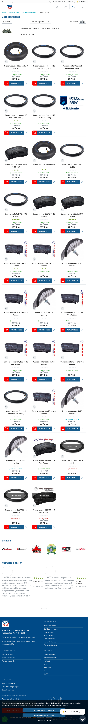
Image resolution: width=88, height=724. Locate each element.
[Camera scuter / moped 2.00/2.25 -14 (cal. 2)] (16, 397)
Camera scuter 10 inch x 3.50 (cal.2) (16, 67)
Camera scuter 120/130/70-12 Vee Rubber (16, 363)
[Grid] (84, 22)
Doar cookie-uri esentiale (44, 715)
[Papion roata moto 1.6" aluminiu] (44, 298)
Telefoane (47, 667)
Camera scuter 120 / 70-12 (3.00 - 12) (16, 166)
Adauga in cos (16, 83)
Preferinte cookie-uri (44, 720)
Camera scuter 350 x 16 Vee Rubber (44, 363)
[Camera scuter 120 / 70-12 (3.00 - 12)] (16, 150)
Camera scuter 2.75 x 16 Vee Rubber (16, 314)
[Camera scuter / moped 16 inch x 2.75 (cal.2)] (44, 52)
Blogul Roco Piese (8, 690)
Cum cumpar (48, 632)
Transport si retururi (8, 658)
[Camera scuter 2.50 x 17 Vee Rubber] (16, 249)
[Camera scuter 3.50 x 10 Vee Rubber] (44, 249)
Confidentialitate (49, 639)
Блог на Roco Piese (8, 683)
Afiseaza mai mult (27, 34)
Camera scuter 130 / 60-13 (44, 165)
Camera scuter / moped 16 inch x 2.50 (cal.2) (44, 116)
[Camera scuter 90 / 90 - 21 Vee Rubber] (72, 298)
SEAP (69, 2)
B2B (65, 2)
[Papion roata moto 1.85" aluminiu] (72, 397)
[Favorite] (74, 7)
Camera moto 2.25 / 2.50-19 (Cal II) (72, 215)
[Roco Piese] (8, 6)
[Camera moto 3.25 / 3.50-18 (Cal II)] (16, 200)
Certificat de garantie (51, 629)
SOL (45, 671)
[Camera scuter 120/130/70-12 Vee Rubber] (16, 348)
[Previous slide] (4, 549)
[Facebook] (52, 700)
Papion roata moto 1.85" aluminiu (72, 412)
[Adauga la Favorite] (26, 83)
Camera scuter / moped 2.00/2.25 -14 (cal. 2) (16, 412)
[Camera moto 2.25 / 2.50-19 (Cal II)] (72, 200)
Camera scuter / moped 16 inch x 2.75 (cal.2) (44, 67)
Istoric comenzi (22, 2)
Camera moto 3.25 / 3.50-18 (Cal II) (16, 215)
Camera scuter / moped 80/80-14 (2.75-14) (72, 67)
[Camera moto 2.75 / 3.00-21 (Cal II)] (72, 150)
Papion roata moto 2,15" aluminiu (72, 264)
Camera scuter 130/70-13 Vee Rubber (44, 412)
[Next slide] (84, 549)
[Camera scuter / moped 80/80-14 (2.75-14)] (72, 52)
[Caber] (7, 553)
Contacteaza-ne (49, 654)
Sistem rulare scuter (29, 13)
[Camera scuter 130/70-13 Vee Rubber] (44, 397)
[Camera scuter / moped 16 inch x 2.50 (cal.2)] (44, 101)
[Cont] (65, 7)
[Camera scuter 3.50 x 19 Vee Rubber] (72, 348)
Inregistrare (13, 2)
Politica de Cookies (50, 645)
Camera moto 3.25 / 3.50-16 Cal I (72, 461)
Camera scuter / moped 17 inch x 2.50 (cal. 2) (16, 116)
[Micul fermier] (51, 553)
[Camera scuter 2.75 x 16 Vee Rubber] (16, 298)
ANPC (46, 664)
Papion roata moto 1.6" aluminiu (44, 314)
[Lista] (81, 22)
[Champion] (66, 553)
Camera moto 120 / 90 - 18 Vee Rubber (44, 511)
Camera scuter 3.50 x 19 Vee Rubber (72, 363)
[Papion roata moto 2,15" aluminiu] (72, 249)
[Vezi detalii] (6, 62)
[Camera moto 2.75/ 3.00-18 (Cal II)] (44, 200)
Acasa (4, 13)
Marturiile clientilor (50, 642)
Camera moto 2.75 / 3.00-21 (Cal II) (72, 166)
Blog (73, 2)
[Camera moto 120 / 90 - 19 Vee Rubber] (44, 446)
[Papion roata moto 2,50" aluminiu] (16, 446)
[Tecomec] (22, 553)
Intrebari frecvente (50, 658)
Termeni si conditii (50, 626)
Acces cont (5, 2)
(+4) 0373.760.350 (57, 2)
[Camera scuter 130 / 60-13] (44, 150)
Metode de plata (7, 654)
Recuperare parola (8, 661)
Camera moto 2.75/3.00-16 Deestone (16, 511)
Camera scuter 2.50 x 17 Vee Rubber (16, 264)
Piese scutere (14, 13)
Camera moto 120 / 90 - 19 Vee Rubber (44, 461)
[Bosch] (81, 553)
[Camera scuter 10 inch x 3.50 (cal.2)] (16, 52)
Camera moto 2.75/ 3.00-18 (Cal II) (44, 215)
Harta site (47, 661)
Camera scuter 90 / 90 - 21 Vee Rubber (72, 314)
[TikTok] (60, 700)
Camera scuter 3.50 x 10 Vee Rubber (44, 264)
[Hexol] (36, 553)
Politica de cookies (8, 705)
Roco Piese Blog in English (10, 687)
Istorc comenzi (49, 635)
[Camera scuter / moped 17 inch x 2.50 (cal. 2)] (16, 101)
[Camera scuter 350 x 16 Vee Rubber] (44, 348)
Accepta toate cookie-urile (44, 710)
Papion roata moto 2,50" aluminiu (16, 461)
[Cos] (82, 7)
